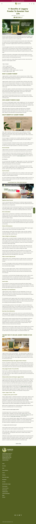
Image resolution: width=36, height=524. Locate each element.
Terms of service (5, 488)
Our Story (4, 465)
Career (3, 472)
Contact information (6, 493)
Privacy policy (4, 486)
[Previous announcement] (2, 1)
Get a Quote (34, 210)
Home (3, 463)
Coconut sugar (13, 416)
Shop (3, 468)
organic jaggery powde (21, 155)
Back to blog (18, 443)
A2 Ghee (3, 481)
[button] (2, 4)
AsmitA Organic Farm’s (25, 386)
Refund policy (4, 489)
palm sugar (18, 416)
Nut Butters (4, 479)
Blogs (3, 495)
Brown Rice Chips (5, 477)
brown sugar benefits (25, 414)
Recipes (3, 497)
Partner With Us (5, 470)
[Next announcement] (34, 1)
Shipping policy (5, 491)
